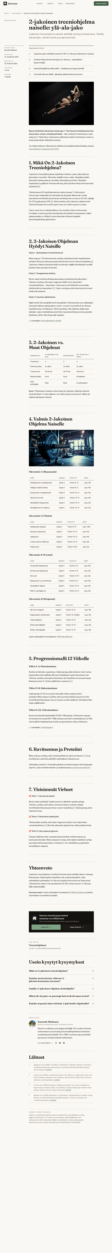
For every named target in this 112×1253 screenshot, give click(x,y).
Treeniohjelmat (16, 13)
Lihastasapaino (47, 727)
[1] (37, 137)
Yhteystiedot (70, 3)
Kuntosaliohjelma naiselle (51, 320)
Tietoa (60, 3)
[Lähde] (49, 1070)
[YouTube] (60, 1043)
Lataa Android (75, 927)
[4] (77, 700)
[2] (39, 186)
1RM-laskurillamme (64, 636)
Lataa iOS (45, 927)
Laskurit (39, 3)
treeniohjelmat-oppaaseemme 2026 (44, 149)
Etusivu (6, 13)
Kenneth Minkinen (10, 50)
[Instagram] (56, 1043)
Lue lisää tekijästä (44, 1043)
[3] (92, 261)
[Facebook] (64, 1043)
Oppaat (50, 3)
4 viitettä (7, 77)
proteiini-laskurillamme (81, 767)
